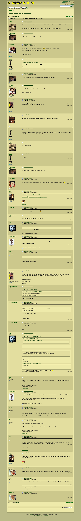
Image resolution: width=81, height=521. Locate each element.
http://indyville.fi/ (24, 204)
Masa (10, 59)
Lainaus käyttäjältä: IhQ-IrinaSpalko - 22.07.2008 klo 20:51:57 (32, 291)
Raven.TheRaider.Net (25, 388)
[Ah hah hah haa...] (9, 56)
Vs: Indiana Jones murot (28, 33)
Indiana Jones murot (28, 21)
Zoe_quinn (11, 99)
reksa (10, 407)
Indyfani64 (11, 207)
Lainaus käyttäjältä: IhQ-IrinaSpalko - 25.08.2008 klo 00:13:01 (31, 363)
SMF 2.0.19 (36, 515)
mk (10, 222)
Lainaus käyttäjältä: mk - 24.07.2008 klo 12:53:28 (29, 289)
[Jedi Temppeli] (9, 111)
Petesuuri (11, 44)
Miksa (10, 21)
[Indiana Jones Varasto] (9, 69)
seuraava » (71, 14)
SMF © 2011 (40, 515)
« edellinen (67, 14)
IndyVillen (31, 514)
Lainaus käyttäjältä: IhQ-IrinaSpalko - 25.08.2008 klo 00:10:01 (31, 336)
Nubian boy (12, 33)
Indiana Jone (12, 178)
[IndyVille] (9, 463)
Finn (10, 251)
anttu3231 (11, 468)
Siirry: (63, 507)
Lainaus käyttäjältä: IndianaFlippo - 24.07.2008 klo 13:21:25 (32, 350)
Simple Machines (45, 515)
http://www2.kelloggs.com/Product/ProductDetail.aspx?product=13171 (34, 197)
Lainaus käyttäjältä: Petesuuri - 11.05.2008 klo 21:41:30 (30, 62)
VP (10, 191)
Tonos (10, 115)
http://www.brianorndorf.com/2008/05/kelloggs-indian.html (32, 194)
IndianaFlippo (12, 236)
